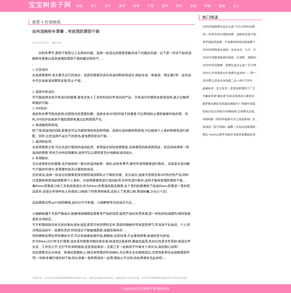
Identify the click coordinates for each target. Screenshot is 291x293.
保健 (193, 6)
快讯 (79, 6)
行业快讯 (53, 22)
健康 (222, 6)
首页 (36, 22)
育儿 (93, 6)
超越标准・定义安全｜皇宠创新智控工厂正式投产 (233, 88)
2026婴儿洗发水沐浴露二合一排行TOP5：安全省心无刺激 (238, 80)
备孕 (122, 6)
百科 (179, 6)
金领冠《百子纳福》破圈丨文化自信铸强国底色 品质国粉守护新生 (243, 126)
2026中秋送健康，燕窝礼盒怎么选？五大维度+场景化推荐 (238, 65)
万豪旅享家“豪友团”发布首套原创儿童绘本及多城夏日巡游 (238, 96)
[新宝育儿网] (48, 6)
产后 (150, 6)
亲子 (108, 6)
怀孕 (136, 6)
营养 (165, 6)
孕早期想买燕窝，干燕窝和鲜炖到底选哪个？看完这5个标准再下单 (243, 42)
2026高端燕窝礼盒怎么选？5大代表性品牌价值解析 (234, 26)
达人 (236, 6)
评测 (207, 6)
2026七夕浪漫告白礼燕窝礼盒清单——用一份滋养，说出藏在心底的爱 (246, 72)
